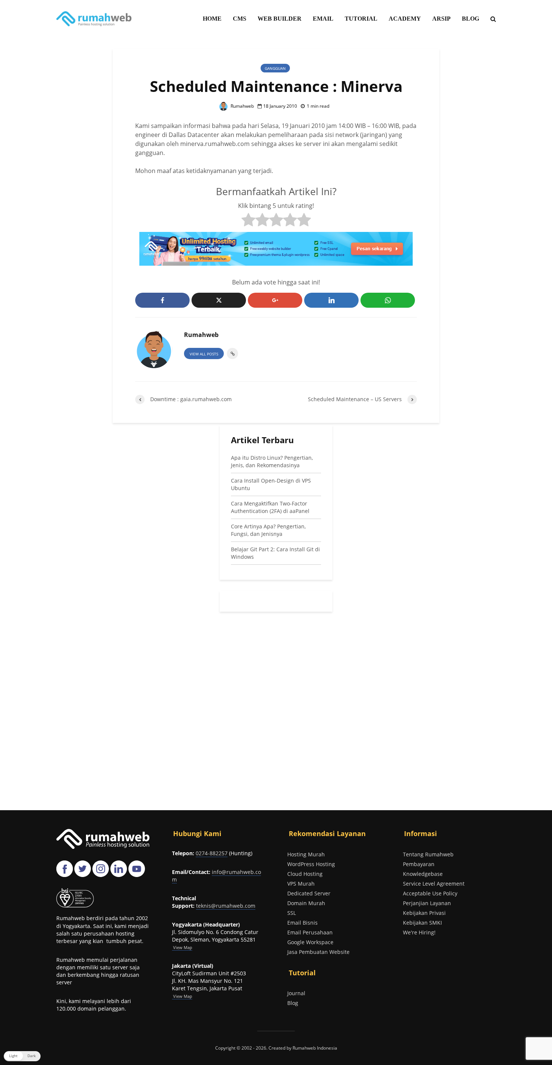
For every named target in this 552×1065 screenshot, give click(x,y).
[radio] (248, 221)
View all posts (204, 354)
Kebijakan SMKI (422, 922)
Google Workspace (310, 942)
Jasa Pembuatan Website (318, 951)
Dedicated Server (308, 893)
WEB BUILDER (280, 18)
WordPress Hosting (311, 864)
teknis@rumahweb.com (225, 905)
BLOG (470, 18)
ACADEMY (405, 18)
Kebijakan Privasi (424, 912)
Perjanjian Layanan (427, 903)
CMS (239, 18)
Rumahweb (241, 106)
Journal (296, 993)
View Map (182, 996)
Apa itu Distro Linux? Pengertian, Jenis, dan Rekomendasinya (272, 461)
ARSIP (441, 18)
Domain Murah (306, 903)
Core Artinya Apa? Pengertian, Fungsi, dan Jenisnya (268, 530)
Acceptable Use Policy (430, 893)
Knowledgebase (423, 873)
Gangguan (275, 68)
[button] (22, 1056)
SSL (291, 912)
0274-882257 (212, 853)
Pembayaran (418, 864)
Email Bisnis (302, 922)
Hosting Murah (306, 854)
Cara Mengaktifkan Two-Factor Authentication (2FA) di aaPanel (270, 507)
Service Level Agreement (434, 883)
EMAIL (323, 18)
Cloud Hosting (305, 873)
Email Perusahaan (310, 932)
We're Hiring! (419, 932)
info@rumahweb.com (216, 875)
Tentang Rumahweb (428, 854)
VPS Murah (301, 883)
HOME (212, 18)
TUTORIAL (361, 18)
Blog (292, 1002)
